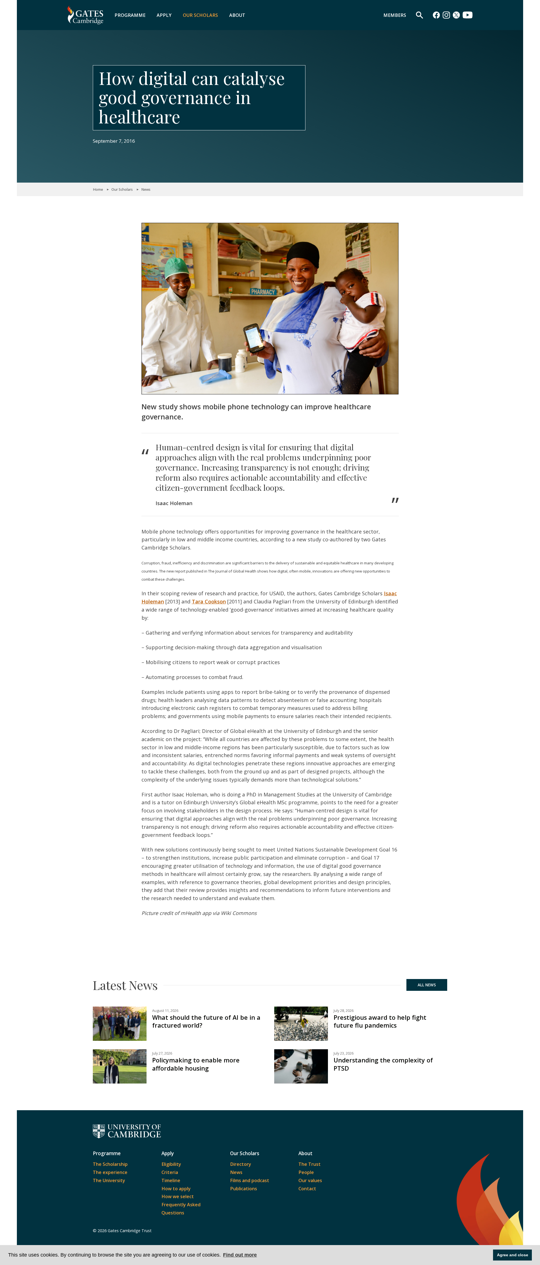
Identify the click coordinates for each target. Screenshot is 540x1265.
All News (427, 984)
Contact (307, 1188)
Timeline (170, 1180)
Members (394, 15)
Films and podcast (249, 1180)
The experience (110, 1172)
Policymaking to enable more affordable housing (196, 1064)
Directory (240, 1164)
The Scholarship (110, 1164)
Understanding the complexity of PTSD (383, 1064)
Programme (129, 15)
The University (109, 1180)
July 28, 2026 (344, 1010)
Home (98, 189)
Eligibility (171, 1164)
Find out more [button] (240, 1255)
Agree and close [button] (512, 1255)
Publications (243, 1188)
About (237, 15)
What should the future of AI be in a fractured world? (206, 1021)
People (306, 1172)
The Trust (309, 1164)
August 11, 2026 (165, 1010)
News (145, 189)
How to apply (176, 1188)
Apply (164, 15)
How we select (177, 1196)
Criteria (169, 1172)
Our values (310, 1180)
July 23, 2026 (344, 1053)
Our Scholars (200, 15)
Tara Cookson (209, 601)
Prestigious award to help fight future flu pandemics (380, 1021)
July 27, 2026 (162, 1053)
